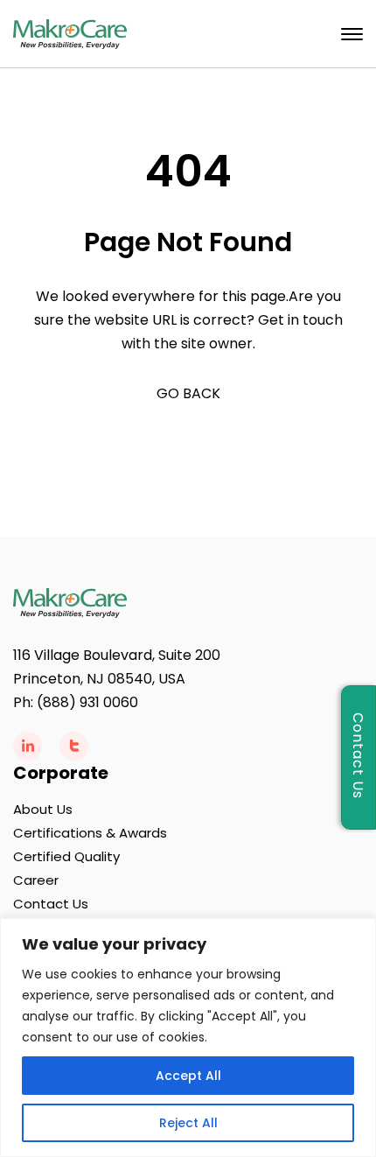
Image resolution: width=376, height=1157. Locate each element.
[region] (188, 1037)
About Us (43, 809)
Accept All (188, 1075)
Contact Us (50, 903)
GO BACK (188, 393)
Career (36, 880)
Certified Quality (66, 856)
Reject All (188, 1123)
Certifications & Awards (90, 833)
